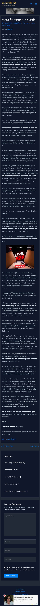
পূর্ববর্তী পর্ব (9, 29)
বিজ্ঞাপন (22, 589)
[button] (31, 4)
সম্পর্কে (17, 589)
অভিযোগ (23, 592)
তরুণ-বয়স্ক (27, 23)
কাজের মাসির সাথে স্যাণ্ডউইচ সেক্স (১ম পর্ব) (16, 491)
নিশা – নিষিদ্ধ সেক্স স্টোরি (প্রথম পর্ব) (15, 463)
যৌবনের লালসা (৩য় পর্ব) (11, 470)
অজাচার (4, 25)
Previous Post (7, 446)
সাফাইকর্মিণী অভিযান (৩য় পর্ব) (13, 477)
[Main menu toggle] (36, 4)
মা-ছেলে (33, 23)
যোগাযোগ (17, 592)
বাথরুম (8, 25)
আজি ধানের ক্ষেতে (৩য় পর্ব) (12, 484)
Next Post (34, 446)
